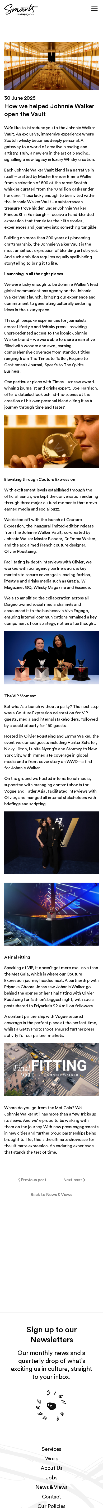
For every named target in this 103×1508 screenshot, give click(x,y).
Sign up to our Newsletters (51, 1335)
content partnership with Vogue (37, 1016)
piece (37, 382)
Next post (72, 1180)
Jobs (51, 1477)
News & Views (51, 1487)
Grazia (73, 581)
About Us (52, 1468)
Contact (51, 1497)
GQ (28, 587)
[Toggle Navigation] (94, 8)
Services (51, 1449)
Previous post (33, 1180)
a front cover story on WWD (51, 762)
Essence (82, 587)
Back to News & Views (51, 1195)
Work (51, 1458)
